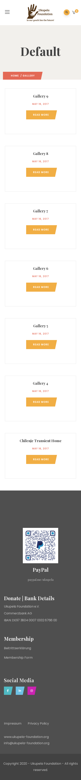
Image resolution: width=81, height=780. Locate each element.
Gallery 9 (40, 96)
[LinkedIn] (19, 691)
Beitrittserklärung (18, 648)
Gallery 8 (40, 153)
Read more (41, 114)
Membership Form (18, 657)
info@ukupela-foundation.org (26, 743)
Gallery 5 (40, 326)
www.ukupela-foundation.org (27, 737)
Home (15, 75)
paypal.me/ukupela (40, 580)
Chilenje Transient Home (41, 440)
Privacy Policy (38, 723)
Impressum (16, 723)
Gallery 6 (40, 268)
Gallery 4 (40, 383)
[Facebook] (7, 691)
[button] (74, 13)
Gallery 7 (40, 211)
